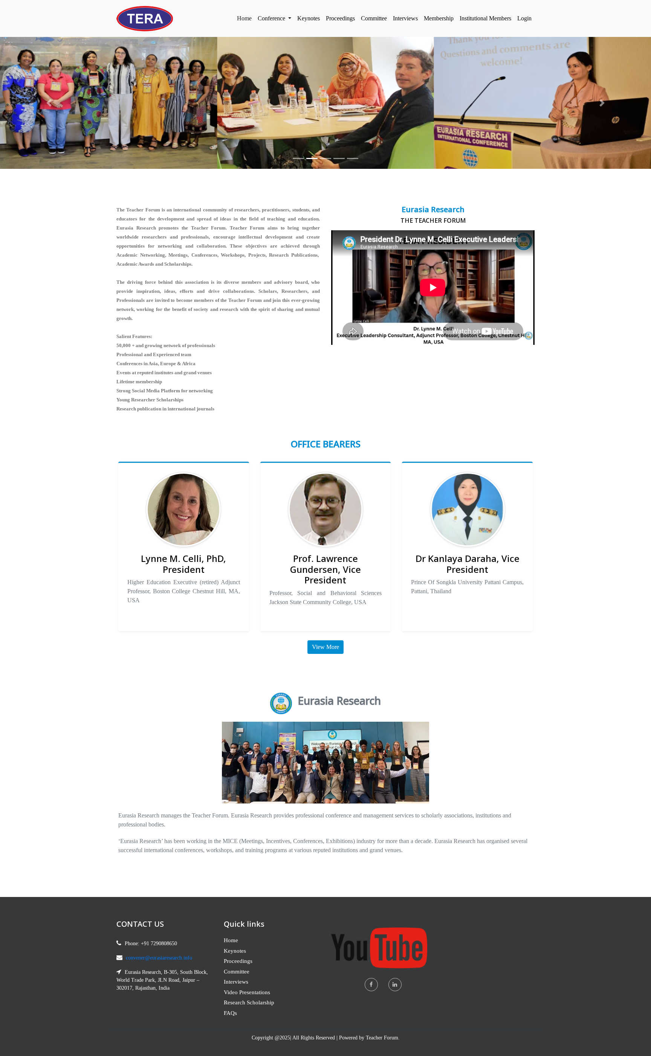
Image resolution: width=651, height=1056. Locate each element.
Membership (439, 18)
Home (246, 18)
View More (325, 647)
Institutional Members (485, 18)
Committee (374, 18)
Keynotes (308, 18)
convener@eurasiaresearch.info (159, 958)
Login (524, 18)
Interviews (405, 18)
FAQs (230, 1013)
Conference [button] (272, 18)
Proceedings (340, 18)
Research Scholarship (249, 1002)
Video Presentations (247, 992)
